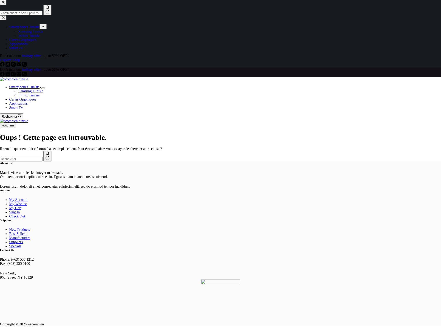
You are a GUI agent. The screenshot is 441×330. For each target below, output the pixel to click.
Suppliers (16, 242)
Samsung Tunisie (30, 91)
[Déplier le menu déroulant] (43, 88)
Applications (18, 103)
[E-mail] (19, 75)
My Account (18, 200)
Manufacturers (19, 238)
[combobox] (21, 159)
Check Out (17, 216)
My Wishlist (18, 204)
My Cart (15, 208)
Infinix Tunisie (29, 95)
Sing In (14, 212)
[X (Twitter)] (8, 75)
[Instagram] (14, 75)
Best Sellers (17, 234)
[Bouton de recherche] (47, 156)
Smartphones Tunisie (24, 87)
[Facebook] (3, 75)
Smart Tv (16, 108)
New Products (19, 229)
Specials (15, 246)
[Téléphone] (24, 75)
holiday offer (31, 69)
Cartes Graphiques (22, 99)
